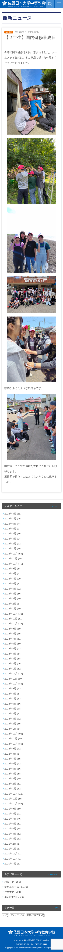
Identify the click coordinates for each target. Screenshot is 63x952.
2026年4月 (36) (13, 533)
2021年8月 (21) (13, 813)
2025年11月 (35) (13, 558)
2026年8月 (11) (12, 513)
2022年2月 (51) (13, 783)
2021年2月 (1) (12, 843)
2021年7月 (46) (13, 818)
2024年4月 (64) (13, 653)
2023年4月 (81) (13, 713)
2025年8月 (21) (13, 573)
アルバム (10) (17, 915)
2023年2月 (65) (13, 723)
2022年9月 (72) (13, 748)
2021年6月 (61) (13, 823)
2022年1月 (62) (13, 788)
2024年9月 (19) (13, 628)
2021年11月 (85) (13, 798)
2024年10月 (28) (13, 623)
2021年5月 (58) (13, 828)
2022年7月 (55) (13, 758)
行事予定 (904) (12, 891)
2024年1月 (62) (13, 668)
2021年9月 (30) (13, 808)
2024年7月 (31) (13, 638)
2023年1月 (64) (13, 728)
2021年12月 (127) (14, 793)
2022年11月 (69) (13, 738)
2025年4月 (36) (13, 593)
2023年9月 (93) (13, 688)
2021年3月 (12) (13, 838)
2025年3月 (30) (13, 598)
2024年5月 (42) (13, 648)
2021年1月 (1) (12, 848)
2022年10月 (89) (13, 743)
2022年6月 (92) (13, 763)
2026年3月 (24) (13, 538)
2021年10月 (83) (13, 803)
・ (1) (5, 915)
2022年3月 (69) (13, 778)
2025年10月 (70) (13, 563)
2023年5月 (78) (13, 708)
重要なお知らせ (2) (14, 896)
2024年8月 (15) (13, 633)
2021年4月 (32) (13, 833)
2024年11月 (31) (13, 618)
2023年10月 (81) (13, 683)
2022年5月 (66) (13, 768)
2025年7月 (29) (13, 578)
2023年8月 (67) (13, 693)
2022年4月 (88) (13, 773)
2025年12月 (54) (13, 553)
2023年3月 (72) (13, 718)
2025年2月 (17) (13, 603)
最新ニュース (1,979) (16, 886)
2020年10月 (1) (13, 858)
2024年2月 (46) (13, 663)
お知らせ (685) (12, 881)
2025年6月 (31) (13, 583)
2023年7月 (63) (13, 698)
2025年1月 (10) (13, 608)
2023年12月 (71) (13, 673)
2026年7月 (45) (13, 518)
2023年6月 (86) (13, 703)
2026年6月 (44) (13, 523)
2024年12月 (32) (13, 613)
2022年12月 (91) (13, 733)
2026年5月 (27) (13, 528)
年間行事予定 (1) (35, 915)
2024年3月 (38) (13, 658)
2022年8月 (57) (13, 753)
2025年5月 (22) (13, 588)
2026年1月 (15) (13, 548)
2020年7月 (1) (12, 863)
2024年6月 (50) (13, 643)
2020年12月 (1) (13, 853)
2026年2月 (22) (13, 543)
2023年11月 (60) (13, 678)
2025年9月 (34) (13, 568)
